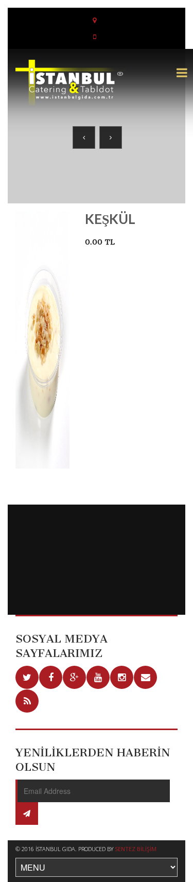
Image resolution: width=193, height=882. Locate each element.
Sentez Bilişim (135, 849)
